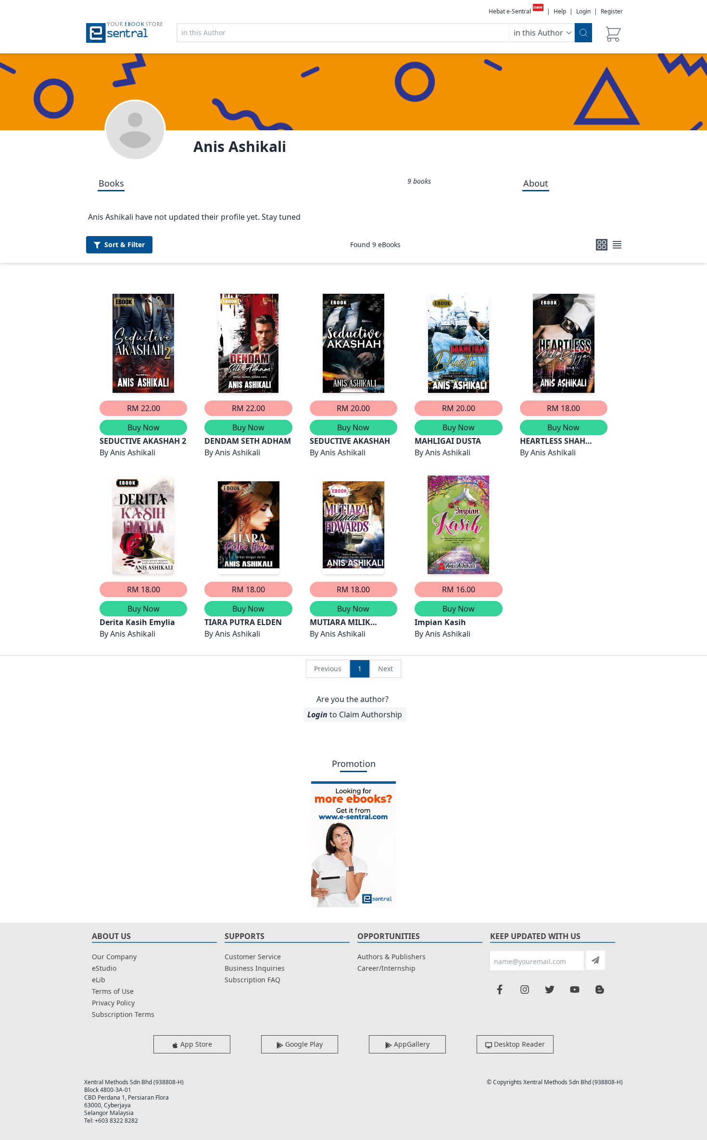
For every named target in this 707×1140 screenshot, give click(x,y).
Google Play (303, 1044)
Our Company (114, 956)
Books (111, 183)
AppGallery (410, 1044)
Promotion (354, 763)
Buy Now (143, 427)
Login (583, 11)
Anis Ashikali (239, 146)
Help (560, 11)
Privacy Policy (113, 1002)
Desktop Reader (518, 1044)
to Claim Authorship (354, 714)
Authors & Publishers (391, 956)
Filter (124, 244)
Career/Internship (386, 968)
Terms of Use (113, 991)
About (535, 183)
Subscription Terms (123, 1014)
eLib (98, 979)
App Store (195, 1044)
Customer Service (253, 956)
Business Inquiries (255, 968)
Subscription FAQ (252, 979)
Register (612, 11)
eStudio (104, 968)
